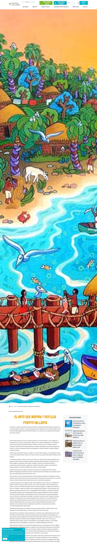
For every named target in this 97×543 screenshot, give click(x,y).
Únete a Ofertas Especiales (61, 2)
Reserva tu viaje (83, 2)
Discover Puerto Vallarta (61, 7)
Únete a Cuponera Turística (47, 2)
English (69, 2)
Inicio (11, 406)
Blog (15, 406)
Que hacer (25, 7)
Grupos (85, 7)
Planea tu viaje (45, 7)
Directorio (76, 7)
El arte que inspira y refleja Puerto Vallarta (28, 406)
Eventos (34, 7)
